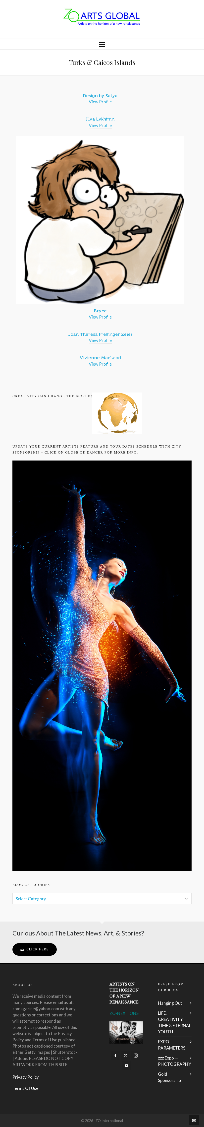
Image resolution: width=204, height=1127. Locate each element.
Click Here (37, 949)
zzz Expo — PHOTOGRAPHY (174, 1061)
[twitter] (125, 1055)
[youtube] (126, 1065)
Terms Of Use (25, 1088)
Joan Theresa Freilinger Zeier (100, 334)
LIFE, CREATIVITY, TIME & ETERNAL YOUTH (174, 1022)
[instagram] (135, 1055)
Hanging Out (170, 1003)
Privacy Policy (25, 1077)
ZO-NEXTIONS (124, 1013)
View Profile (100, 101)
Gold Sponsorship (169, 1077)
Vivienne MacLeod (100, 357)
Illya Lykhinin (100, 119)
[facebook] (115, 1055)
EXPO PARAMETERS (171, 1045)
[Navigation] (102, 44)
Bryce (100, 310)
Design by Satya (100, 95)
